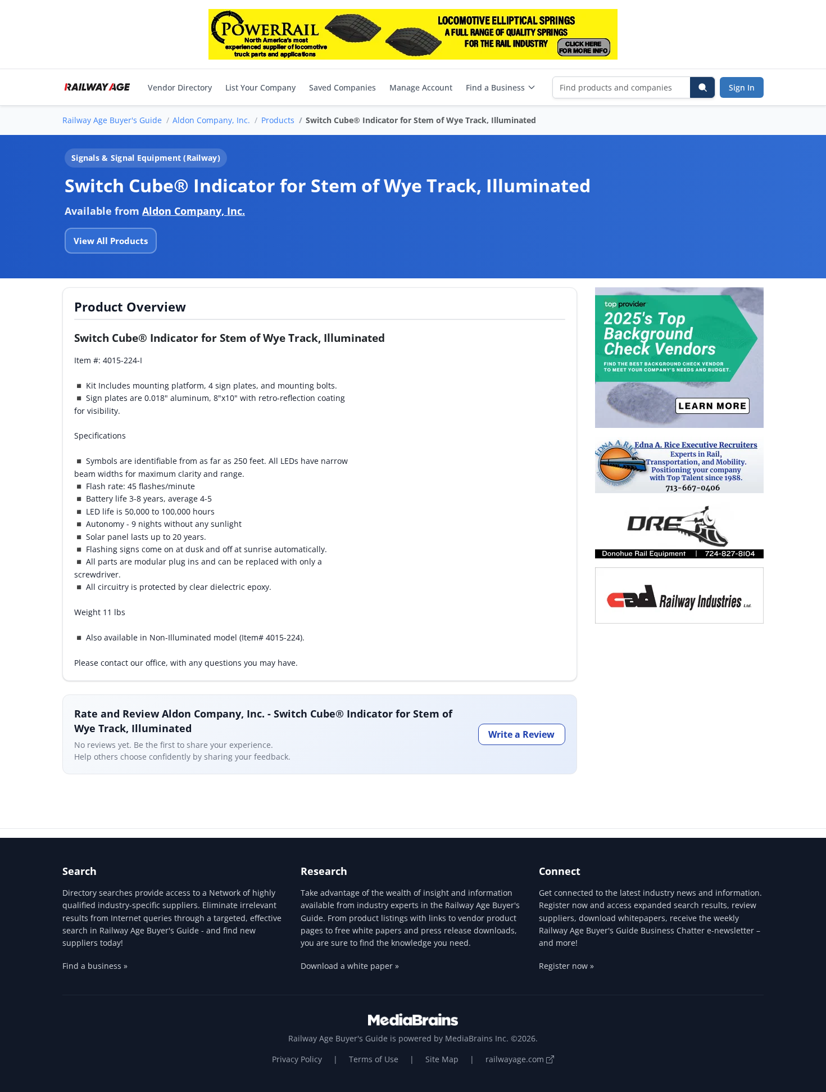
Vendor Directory (180, 87)
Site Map (442, 1059)
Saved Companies (342, 87)
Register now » (566, 965)
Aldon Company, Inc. (211, 120)
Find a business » (95, 965)
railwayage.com (515, 1059)
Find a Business (495, 87)
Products (277, 120)
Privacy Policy (297, 1059)
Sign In (742, 87)
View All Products (111, 240)
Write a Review (521, 734)
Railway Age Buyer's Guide (112, 120)
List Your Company (260, 87)
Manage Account (420, 87)
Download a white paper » (350, 965)
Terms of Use (373, 1059)
